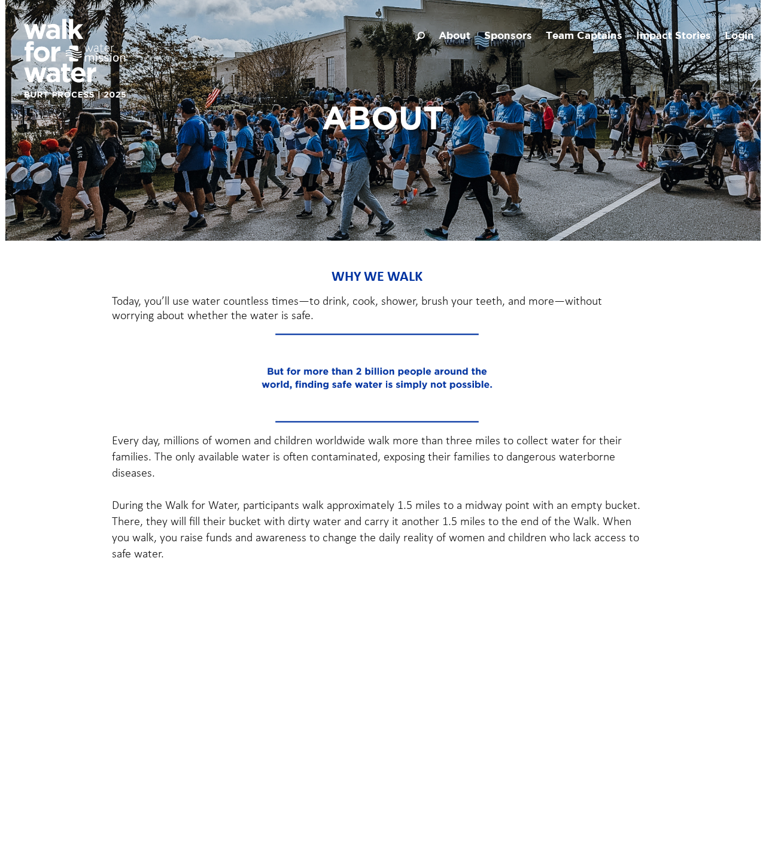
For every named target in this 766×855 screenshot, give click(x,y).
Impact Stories (673, 36)
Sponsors (508, 36)
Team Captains (584, 36)
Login (739, 36)
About (454, 36)
